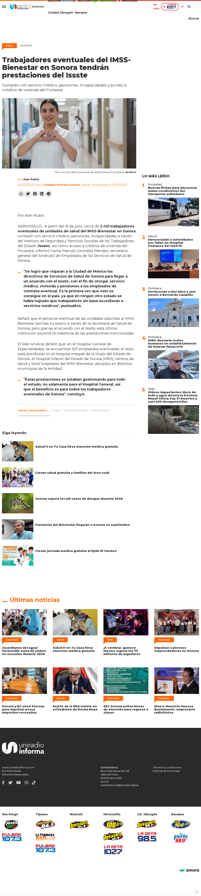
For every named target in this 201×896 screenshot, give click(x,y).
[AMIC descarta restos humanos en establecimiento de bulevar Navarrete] (173, 364)
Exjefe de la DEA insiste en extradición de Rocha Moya (75, 707)
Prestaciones (100, 410)
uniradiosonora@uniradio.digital (119, 785)
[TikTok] (34, 782)
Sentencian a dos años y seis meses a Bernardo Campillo (172, 293)
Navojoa (81, 12)
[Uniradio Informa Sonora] (27, 6)
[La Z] (113, 850)
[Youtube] (18, 782)
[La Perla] (181, 837)
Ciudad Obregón (60, 12)
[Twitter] (28, 194)
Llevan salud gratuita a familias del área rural (72, 473)
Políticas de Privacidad (166, 771)
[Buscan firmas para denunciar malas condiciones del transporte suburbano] (173, 212)
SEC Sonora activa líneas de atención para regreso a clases (125, 709)
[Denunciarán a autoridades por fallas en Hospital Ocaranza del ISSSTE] (173, 263)
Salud (9, 45)
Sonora (26, 45)
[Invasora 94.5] (45, 825)
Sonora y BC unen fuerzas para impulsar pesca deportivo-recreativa (23, 709)
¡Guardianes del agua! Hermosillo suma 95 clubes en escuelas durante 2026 (24, 651)
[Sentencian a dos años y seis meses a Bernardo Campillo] (173, 312)
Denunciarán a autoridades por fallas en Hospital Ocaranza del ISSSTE (170, 243)
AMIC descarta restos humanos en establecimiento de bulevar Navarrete (172, 343)
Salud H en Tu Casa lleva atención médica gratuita (76, 446)
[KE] (181, 824)
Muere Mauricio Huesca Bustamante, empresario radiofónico (174, 709)
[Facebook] (34, 194)
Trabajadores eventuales (34, 415)
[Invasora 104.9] (79, 824)
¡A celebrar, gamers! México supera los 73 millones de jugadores (121, 651)
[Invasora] (12, 825)
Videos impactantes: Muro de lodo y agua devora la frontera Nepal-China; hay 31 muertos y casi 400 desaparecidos (172, 396)
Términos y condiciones (167, 767)
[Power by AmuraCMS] (189, 870)
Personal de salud (75, 410)
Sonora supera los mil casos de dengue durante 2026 (79, 498)
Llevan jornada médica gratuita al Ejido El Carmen (76, 551)
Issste (55, 410)
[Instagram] (26, 782)
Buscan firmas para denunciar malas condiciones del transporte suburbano (172, 191)
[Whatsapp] (21, 194)
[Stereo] (113, 824)
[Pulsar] (12, 837)
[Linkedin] (41, 194)
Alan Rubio (31, 179)
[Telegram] (48, 194)
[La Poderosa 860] (45, 837)
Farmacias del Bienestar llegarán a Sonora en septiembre (82, 525)
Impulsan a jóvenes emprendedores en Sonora (176, 649)
